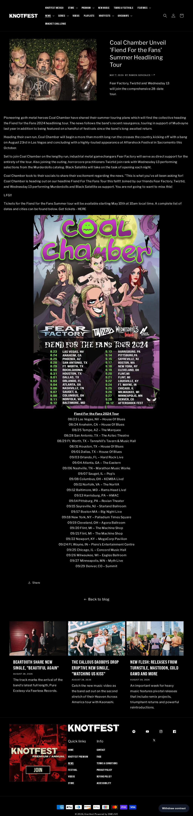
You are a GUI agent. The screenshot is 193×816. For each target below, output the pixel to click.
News (71, 763)
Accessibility (104, 783)
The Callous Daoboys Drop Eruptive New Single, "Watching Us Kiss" (95, 667)
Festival (72, 769)
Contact (101, 749)
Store (71, 783)
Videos (71, 776)
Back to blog (99, 599)
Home (71, 749)
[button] (72, 8)
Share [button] (36, 582)
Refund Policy (104, 776)
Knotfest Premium (78, 756)
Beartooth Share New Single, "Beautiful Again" (36, 664)
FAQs (99, 756)
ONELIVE (113, 814)
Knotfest (89, 814)
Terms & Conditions (107, 763)
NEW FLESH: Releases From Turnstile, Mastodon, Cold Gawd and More (154, 667)
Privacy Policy (104, 769)
